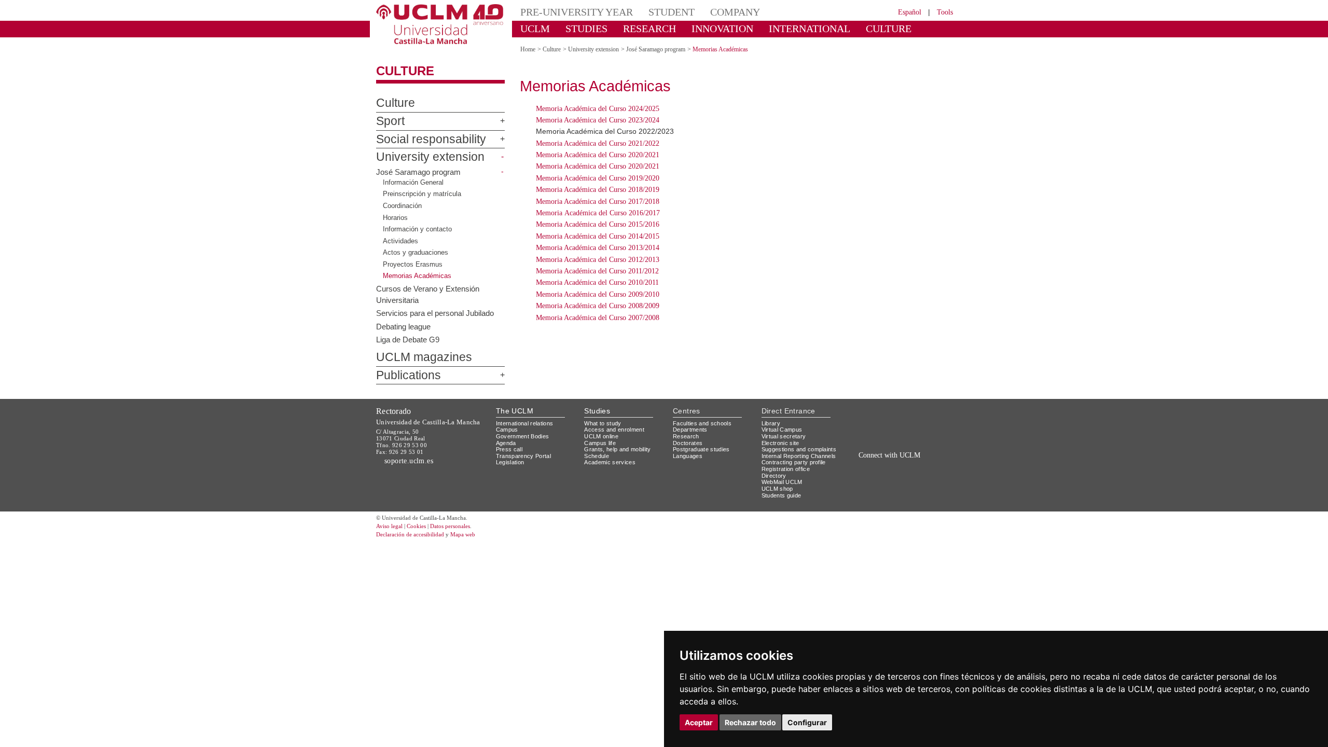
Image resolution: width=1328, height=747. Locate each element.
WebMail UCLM (782, 482)
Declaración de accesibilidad (410, 534)
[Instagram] (852, 467)
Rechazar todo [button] (750, 722)
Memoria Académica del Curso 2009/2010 (597, 294)
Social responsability (431, 139)
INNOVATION (722, 28)
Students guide (781, 495)
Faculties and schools (702, 423)
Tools (945, 12)
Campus (507, 429)
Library (771, 423)
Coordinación (402, 206)
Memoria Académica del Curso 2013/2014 (597, 248)
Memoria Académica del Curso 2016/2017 (598, 213)
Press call (509, 449)
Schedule (596, 456)
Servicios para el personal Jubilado (435, 313)
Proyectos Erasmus (412, 264)
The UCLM (514, 411)
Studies (597, 411)
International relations (525, 423)
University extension (430, 156)
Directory (774, 476)
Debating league (403, 326)
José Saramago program (418, 172)
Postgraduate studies (701, 449)
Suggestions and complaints (799, 449)
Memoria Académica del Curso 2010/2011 (597, 282)
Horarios (395, 217)
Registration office (786, 469)
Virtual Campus (782, 429)
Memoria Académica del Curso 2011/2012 (597, 271)
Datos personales (450, 526)
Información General (413, 182)
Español (909, 12)
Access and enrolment (614, 429)
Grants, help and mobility (617, 449)
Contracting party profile (794, 462)
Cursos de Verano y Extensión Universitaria (427, 294)
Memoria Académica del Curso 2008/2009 (597, 306)
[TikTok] (867, 467)
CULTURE (888, 28)
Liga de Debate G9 (407, 339)
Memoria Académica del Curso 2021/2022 (597, 143)
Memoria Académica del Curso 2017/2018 (597, 201)
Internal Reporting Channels (799, 456)
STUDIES (586, 28)
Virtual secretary (784, 436)
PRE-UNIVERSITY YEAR (576, 12)
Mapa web (462, 534)
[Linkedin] (913, 467)
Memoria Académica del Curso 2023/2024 (597, 120)
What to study (602, 423)
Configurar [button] (807, 722)
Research (686, 436)
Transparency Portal (523, 456)
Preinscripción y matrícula (422, 194)
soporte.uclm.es (409, 461)
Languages (687, 456)
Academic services (609, 462)
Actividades (400, 241)
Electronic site (780, 443)
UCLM (535, 28)
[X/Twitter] (880, 467)
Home (527, 49)
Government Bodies (522, 436)
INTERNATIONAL (809, 28)
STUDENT (671, 12)
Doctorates (687, 443)
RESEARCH (649, 28)
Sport (390, 121)
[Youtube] (926, 467)
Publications (408, 375)
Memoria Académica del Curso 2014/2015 (597, 236)
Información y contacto (417, 229)
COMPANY (735, 12)
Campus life (600, 443)
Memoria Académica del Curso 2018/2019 (597, 189)
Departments (690, 429)
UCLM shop (777, 489)
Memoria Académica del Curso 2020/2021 (597, 155)
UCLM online (601, 436)
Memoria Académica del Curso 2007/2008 (597, 318)
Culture (405, 71)
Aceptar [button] (699, 722)
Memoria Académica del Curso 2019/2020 (597, 178)
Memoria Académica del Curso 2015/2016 (597, 224)
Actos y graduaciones (415, 252)
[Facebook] (892, 467)
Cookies (416, 526)
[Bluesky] (904, 467)
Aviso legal (389, 526)
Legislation (510, 462)
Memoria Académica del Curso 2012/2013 (597, 260)
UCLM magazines (424, 357)
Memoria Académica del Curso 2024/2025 (597, 109)
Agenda (506, 443)
